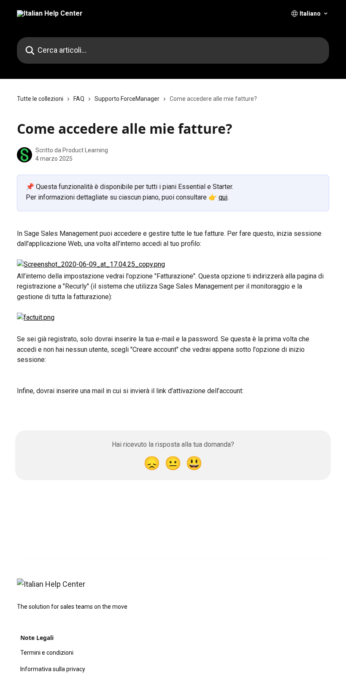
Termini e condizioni (46, 652)
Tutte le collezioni (40, 98)
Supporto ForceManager (127, 98)
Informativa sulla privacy (52, 669)
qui (223, 197)
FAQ (78, 98)
